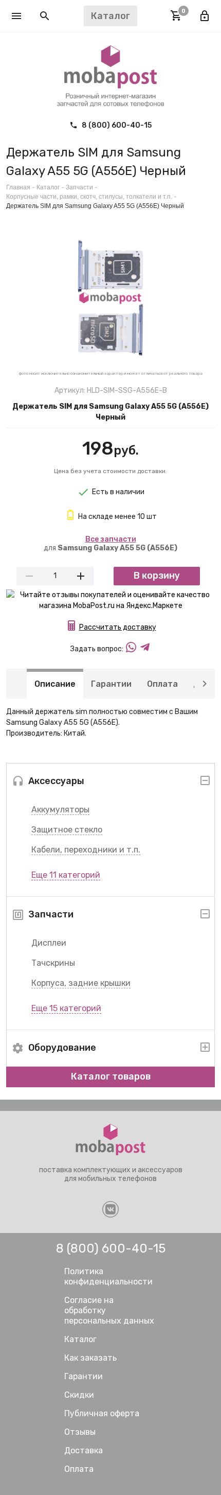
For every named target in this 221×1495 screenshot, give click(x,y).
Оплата (162, 683)
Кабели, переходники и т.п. (85, 850)
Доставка (83, 1450)
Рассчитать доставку (117, 627)
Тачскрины (53, 963)
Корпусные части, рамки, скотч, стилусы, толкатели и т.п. (89, 196)
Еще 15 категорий (66, 1008)
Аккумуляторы (60, 809)
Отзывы (80, 1432)
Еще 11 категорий (65, 875)
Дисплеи (48, 943)
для (110, 543)
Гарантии (111, 683)
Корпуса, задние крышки (81, 983)
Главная (18, 187)
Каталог (48, 187)
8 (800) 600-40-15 (116, 125)
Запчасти (79, 187)
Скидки (79, 1395)
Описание (55, 683)
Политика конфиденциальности (108, 1276)
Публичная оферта (101, 1413)
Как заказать (90, 1358)
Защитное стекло (66, 830)
